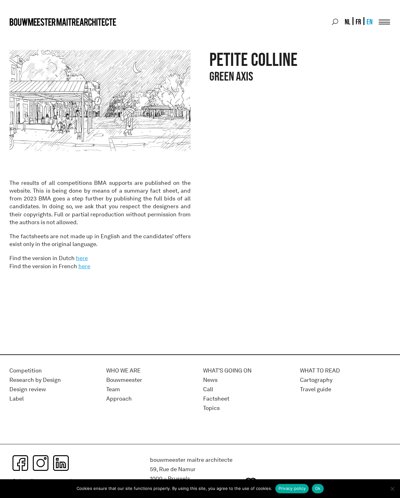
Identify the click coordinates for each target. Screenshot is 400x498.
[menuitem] (347, 22)
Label (16, 399)
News (210, 380)
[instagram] (40, 463)
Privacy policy (292, 488)
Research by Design (35, 380)
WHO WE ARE (123, 370)
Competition (25, 370)
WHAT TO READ (320, 370)
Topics (211, 408)
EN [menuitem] (369, 21)
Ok (318, 488)
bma (24, 33)
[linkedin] (61, 463)
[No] (392, 489)
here (82, 258)
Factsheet (216, 399)
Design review (27, 389)
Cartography (316, 380)
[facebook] (20, 463)
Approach (119, 399)
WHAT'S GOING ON (227, 370)
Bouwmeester (124, 380)
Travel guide (315, 389)
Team (113, 389)
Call (208, 389)
